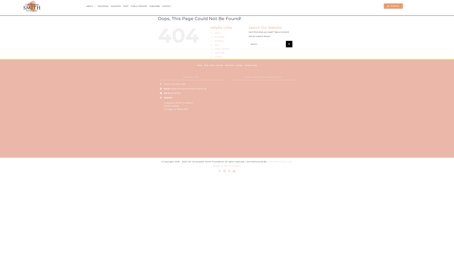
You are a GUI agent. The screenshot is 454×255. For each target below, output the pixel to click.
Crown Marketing (276, 162)
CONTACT (218, 57)
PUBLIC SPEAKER (221, 49)
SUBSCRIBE (219, 53)
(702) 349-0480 (178, 84)
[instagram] (224, 171)
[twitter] (229, 171)
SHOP (216, 45)
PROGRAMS (219, 37)
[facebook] (220, 171)
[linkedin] (234, 171)
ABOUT (217, 33)
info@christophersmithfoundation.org (188, 89)
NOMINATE (219, 41)
